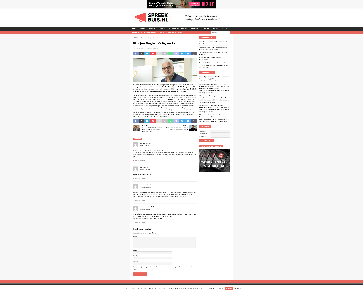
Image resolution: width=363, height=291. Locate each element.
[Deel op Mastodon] (176, 53)
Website (135, 261)
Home (134, 28)
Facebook (214, 282)
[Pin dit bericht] (153, 53)
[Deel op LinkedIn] (147, 53)
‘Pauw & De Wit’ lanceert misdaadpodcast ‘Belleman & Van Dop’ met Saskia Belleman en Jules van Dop (213, 65)
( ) (163, 32)
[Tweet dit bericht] (141, 53)
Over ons (194, 28)
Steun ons (205, 28)
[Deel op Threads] (194, 53)
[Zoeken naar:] (220, 32)
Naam (135, 250)
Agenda (152, 28)
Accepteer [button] (229, 288)
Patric (142, 167)
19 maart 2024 (139, 48)
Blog (156, 48)
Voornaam (202, 131)
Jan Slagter (149, 48)
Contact (225, 28)
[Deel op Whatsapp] (170, 53)
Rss (230, 282)
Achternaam (203, 134)
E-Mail (135, 256)
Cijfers (161, 28)
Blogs (215, 28)
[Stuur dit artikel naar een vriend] (159, 53)
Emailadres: (202, 136)
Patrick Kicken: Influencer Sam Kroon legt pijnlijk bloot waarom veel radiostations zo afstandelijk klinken (214, 79)
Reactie (135, 236)
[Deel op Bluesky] (188, 53)
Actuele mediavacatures (178, 28)
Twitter (223, 282)
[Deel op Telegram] (182, 53)
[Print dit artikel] (165, 53)
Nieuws (142, 28)
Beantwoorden (140, 160)
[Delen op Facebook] (136, 53)
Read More (237, 288)
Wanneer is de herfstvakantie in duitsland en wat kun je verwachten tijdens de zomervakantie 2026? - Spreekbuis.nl (214, 117)
